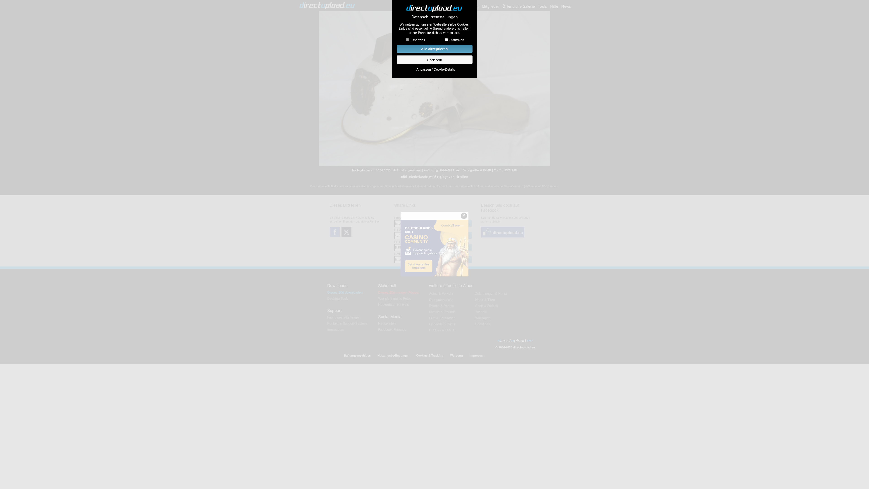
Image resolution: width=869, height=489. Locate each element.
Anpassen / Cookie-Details (435, 69)
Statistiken (456, 40)
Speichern (434, 59)
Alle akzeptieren (434, 49)
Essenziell (418, 40)
